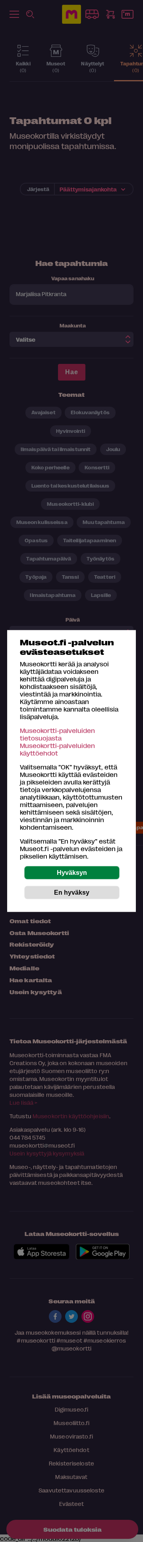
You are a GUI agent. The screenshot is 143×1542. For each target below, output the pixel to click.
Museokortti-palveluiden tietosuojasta (57, 734)
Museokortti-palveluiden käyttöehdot (57, 749)
